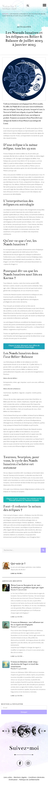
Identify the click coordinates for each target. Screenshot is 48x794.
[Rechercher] (43, 550)
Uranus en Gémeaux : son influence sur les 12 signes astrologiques (27, 623)
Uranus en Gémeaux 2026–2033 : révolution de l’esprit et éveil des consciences (24, 664)
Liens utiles (8, 777)
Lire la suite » (17, 573)
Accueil (5, 14)
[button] (45, 5)
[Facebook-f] (20, 763)
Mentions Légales (20, 777)
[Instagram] (28, 763)
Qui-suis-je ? (18, 563)
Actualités (24, 27)
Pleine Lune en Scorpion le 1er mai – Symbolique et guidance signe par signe (27, 586)
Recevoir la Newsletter (12, 704)
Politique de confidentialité (29, 780)
